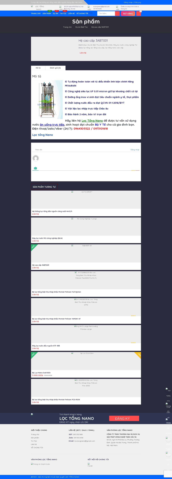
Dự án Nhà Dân (106, 45)
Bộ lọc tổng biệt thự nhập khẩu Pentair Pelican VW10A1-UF (56, 319)
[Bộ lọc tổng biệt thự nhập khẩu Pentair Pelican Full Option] (86, 280)
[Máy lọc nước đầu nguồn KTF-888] (86, 334)
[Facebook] (90, 465)
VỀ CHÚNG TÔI (82, 13)
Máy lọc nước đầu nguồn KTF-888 (46, 346)
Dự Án (55, 13)
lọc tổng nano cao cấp (114, 48)
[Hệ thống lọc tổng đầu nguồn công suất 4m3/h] (86, 200)
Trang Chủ (36, 13)
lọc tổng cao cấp (97, 48)
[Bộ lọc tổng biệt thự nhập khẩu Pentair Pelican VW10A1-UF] (86, 307)
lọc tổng (86, 48)
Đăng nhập (134, 150)
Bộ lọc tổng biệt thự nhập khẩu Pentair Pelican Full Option (56, 292)
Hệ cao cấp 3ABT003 (40, 265)
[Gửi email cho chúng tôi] (168, 439)
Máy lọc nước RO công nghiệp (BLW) (47, 238)
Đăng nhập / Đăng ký (132, 2)
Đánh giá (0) (55, 68)
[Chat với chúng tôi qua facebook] (168, 421)
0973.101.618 (97, 9)
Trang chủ (67, 27)
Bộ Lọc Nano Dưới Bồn (41, 373)
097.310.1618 (78, 434)
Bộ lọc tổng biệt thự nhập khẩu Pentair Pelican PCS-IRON (56, 400)
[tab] (38, 68)
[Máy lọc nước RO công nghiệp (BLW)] (86, 226)
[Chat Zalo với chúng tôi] (168, 405)
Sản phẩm (47, 13)
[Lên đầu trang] (168, 472)
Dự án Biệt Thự (81, 27)
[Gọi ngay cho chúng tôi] (168, 390)
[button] (128, 13)
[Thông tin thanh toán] (40, 464)
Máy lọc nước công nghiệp (123, 45)
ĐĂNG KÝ (123, 418)
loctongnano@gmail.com (101, 6)
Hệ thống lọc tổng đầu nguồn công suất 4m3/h (52, 211)
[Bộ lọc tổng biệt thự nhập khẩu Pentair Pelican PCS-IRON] (86, 388)
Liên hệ (71, 13)
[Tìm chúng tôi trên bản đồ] (168, 454)
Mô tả (38, 68)
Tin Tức (63, 13)
